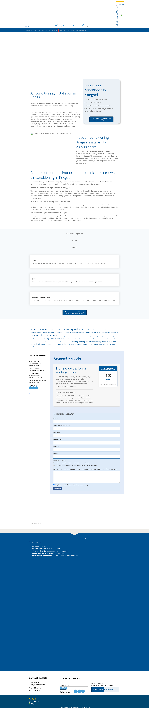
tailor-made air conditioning (75, 332)
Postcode (57, 432)
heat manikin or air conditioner (76, 344)
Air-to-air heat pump (58, 338)
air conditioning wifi (62, 336)
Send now (57, 489)
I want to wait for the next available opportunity (71, 463)
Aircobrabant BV (34, 361)
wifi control (93, 344)
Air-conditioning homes (33, 30)
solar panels (108, 344)
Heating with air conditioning (90, 341)
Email (56, 446)
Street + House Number (62, 425)
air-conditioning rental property (109, 329)
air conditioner (39, 329)
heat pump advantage (55, 344)
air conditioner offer (52, 329)
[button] (66, 30)
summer (98, 344)
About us (62, 30)
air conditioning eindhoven (70, 329)
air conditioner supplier (60, 332)
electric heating (94, 336)
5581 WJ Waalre (34, 365)
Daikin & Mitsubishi (75, 336)
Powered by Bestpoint (85, 707)
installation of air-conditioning (103, 338)
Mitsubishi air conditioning (77, 338)
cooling (46, 338)
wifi (89, 344)
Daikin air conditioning (86, 336)
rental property (40, 338)
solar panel (102, 344)
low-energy (100, 336)
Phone (56, 453)
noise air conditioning (109, 336)
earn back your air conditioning (55, 341)
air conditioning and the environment (93, 329)
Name (56, 418)
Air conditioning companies (49, 30)
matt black (68, 338)
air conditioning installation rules (110, 332)
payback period (40, 341)
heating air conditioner (44, 335)
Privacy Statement (97, 683)
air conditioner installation (92, 332)
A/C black (69, 336)
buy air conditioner (46, 332)
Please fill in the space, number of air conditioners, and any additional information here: (86, 469)
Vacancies (71, 30)
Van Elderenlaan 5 (35, 363)
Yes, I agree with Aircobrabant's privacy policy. (71, 485)
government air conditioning (89, 338)
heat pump (106, 341)
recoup (34, 341)
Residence (57, 439)
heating (75, 341)
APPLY (63, 688)
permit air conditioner (67, 341)
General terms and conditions (102, 685)
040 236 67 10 (34, 368)
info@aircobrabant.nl (37, 370)
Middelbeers (110, 689)
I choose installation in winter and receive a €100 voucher (75, 466)
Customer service (81, 30)
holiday (45, 341)
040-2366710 (34, 682)
